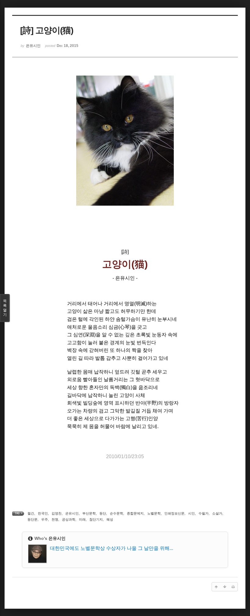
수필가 (203, 513)
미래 (82, 519)
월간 (30, 513)
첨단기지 (96, 519)
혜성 (109, 519)
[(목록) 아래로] (224, 586)
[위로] (216, 586)
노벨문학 (154, 513)
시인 (191, 513)
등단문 (32, 519)
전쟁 (55, 519)
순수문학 (116, 513)
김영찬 (57, 513)
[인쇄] (233, 586)
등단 (102, 513)
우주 (44, 519)
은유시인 (72, 513)
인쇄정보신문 (174, 513)
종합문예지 (135, 513)
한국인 (43, 513)
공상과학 (68, 519)
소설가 (217, 513)
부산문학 (89, 513)
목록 (5, 308)
